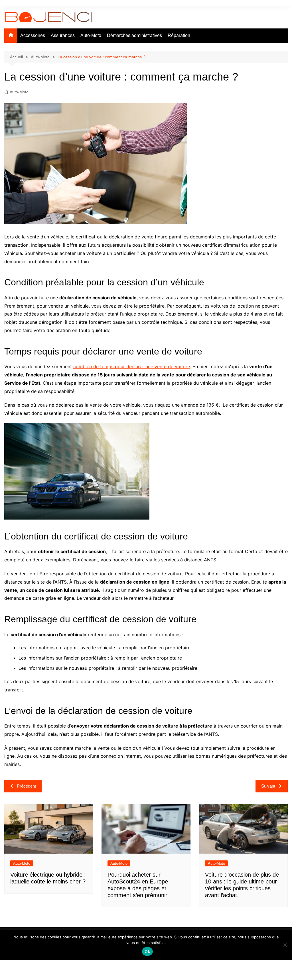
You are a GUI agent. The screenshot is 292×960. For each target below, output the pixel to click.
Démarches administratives (134, 35)
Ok (147, 951)
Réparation (179, 35)
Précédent (26, 786)
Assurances (63, 35)
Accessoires (32, 35)
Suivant (268, 786)
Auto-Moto (90, 35)
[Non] (285, 945)
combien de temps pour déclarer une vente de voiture (131, 366)
